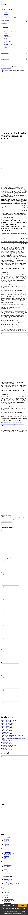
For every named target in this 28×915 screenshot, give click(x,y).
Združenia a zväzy (8, 31)
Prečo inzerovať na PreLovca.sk (11, 883)
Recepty (6, 33)
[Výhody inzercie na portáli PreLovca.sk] (1, 524)
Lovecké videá (7, 42)
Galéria (6, 35)
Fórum (5, 870)
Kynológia (6, 844)
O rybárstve (6, 839)
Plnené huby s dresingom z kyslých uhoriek (12, 735)
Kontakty (6, 897)
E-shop (5, 882)
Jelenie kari (5, 729)
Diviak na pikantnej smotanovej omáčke (10, 801)
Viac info (23, 913)
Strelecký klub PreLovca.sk (10, 884)
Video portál (6, 880)
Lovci (5, 38)
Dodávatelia (7, 36)
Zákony (6, 39)
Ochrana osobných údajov (10, 900)
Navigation (5, 27)
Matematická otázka (6, 515)
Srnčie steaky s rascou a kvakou (9, 720)
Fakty (5, 47)
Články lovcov (7, 41)
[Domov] (1, 1)
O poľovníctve (7, 837)
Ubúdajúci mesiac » (5, 20)
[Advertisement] (14, 87)
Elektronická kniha (8, 44)
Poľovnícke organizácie (9, 853)
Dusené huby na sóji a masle (9, 745)
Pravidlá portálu (7, 903)
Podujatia (6, 841)
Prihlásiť (6, 14)
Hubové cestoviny (6, 742)
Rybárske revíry (7, 854)
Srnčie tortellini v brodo (8, 723)
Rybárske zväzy (7, 852)
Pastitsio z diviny (6, 732)
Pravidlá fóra (7, 901)
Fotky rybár (6, 892)
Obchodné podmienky (9, 899)
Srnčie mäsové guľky (7, 726)
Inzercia (6, 46)
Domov (2, 70)
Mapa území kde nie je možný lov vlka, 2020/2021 (13, 422)
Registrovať (3, 68)
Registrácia (6, 12)
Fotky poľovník (7, 893)
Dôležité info (7, 857)
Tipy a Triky (6, 840)
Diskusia (6, 871)
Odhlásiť (3, 69)
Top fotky (6, 895)
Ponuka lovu (7, 873)
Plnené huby (5, 748)
